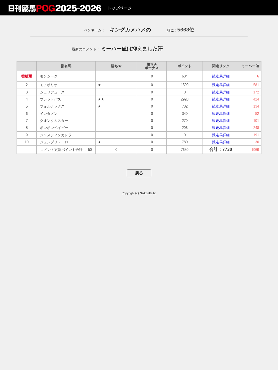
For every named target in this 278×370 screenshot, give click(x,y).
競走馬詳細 (221, 76)
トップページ (119, 8)
